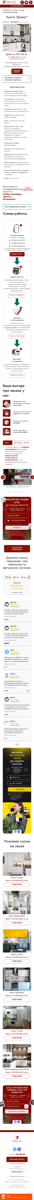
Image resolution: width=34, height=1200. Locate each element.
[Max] (18, 832)
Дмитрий (13, 626)
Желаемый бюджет (18, 520)
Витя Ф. (12, 721)
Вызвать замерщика (17, 295)
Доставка (17, 442)
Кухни (14, 10)
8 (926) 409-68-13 (18, 246)
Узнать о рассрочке (17, 336)
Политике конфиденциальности (15, 533)
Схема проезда (17, 1171)
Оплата (26, 442)
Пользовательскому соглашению (16, 535)
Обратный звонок (17, 1159)
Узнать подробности (27, 189)
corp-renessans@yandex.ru (17, 1163)
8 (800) (17, 1154)
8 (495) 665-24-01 (18, 243)
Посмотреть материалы (17, 548)
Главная (6, 10)
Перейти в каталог (17, 375)
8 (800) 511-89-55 (18, 240)
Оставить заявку (17, 254)
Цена (7, 442)
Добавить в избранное (17, 1176)
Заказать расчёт (17, 71)
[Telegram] (15, 832)
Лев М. (12, 650)
